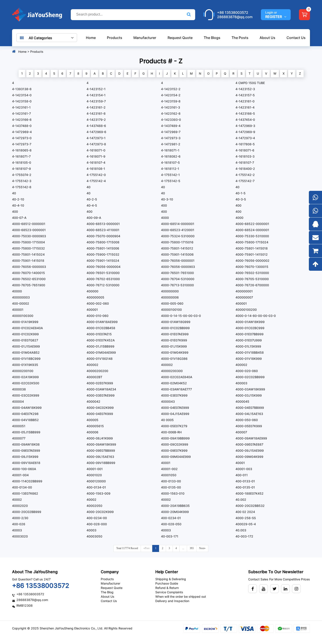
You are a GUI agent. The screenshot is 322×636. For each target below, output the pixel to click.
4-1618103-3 (245, 156)
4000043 (168, 401)
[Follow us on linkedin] (285, 588)
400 (164, 205)
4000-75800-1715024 (251, 242)
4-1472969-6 (96, 132)
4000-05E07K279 (174, 426)
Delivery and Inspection (172, 601)
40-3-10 (167, 199)
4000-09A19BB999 (175, 438)
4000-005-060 (172, 303)
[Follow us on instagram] (296, 588)
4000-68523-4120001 (177, 230)
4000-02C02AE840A (176, 377)
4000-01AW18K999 (250, 322)
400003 (241, 383)
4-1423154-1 (96, 95)
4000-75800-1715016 (177, 242)
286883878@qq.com (235, 17)
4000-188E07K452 (249, 493)
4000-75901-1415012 (251, 254)
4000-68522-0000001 (252, 224)
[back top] (315, 264)
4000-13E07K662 (25, 493)
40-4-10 (18, 205)
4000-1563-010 (172, 493)
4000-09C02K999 (174, 444)
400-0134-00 (22, 487)
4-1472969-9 (245, 132)
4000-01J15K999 (174, 346)
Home (91, 37)
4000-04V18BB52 (25, 420)
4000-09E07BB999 (101, 450)
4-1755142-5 (170, 181)
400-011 (241, 475)
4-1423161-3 (170, 107)
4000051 (18, 426)
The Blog (107, 592)
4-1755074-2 (21, 175)
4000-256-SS (245, 518)
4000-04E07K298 (25, 414)
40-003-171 (169, 536)
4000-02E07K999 (100, 383)
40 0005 (167, 420)
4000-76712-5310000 (103, 285)
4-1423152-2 (170, 89)
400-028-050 (171, 524)
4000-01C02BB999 (175, 328)
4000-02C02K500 (25, 383)
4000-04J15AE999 (175, 414)
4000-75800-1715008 (103, 242)
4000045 (242, 401)
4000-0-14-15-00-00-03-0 (181, 316)
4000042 (93, 401)
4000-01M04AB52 (26, 352)
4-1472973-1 (96, 138)
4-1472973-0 (22, 138)
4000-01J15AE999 (26, 346)
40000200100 (22, 371)
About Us (267, 37)
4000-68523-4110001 (103, 230)
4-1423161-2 (96, 107)
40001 (165, 463)
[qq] (315, 224)
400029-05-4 (245, 524)
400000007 (244, 297)
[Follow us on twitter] (274, 588)
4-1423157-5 (245, 95)
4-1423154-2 (170, 95)
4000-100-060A (24, 469)
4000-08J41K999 (100, 438)
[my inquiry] (315, 250)
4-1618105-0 (21, 162)
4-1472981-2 (170, 144)
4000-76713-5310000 (177, 285)
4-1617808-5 (245, 144)
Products (114, 37)
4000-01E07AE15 (99, 334)
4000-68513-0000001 (103, 224)
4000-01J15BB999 (100, 346)
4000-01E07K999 (174, 340)
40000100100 (171, 309)
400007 (241, 432)
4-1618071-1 (170, 150)
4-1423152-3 (245, 89)
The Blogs (212, 37)
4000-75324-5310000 (178, 236)
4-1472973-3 (170, 138)
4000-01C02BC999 (249, 328)
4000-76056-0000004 (103, 267)
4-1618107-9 (21, 168)
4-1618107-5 (170, 162)
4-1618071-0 (96, 150)
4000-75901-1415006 (177, 254)
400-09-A (94, 218)
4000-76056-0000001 (178, 260)
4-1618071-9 (96, 156)
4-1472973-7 (21, 144)
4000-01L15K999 (248, 346)
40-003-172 (244, 536)
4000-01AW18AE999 (102, 322)
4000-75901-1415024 (103, 260)
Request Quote (180, 37)
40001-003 (243, 469)
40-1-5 (240, 193)
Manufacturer (144, 37)
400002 (92, 365)
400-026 (18, 524)
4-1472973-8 (96, 144)
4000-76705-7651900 (28, 285)
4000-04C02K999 (100, 407)
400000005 (95, 297)
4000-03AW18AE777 (176, 389)
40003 (17, 530)
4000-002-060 (98, 303)
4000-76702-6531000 (103, 279)
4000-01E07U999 (248, 340)
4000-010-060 (97, 316)
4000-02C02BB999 (250, 377)
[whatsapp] (315, 197)
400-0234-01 (171, 518)
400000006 (170, 297)
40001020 (94, 475)
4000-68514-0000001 (177, 224)
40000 (17, 291)
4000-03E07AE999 (101, 395)
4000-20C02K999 (100, 512)
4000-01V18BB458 (249, 352)
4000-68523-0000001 (29, 230)
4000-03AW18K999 (250, 389)
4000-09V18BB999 (101, 463)
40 (88, 187)
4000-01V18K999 (248, 358)
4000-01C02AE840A (27, 328)
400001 (241, 303)
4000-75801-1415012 (177, 248)
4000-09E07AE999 (26, 450)
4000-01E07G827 (25, 340)
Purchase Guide (166, 583)
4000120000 (96, 481)
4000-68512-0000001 (28, 224)
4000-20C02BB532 (250, 506)
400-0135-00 (171, 487)
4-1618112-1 (170, 168)
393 (192, 548)
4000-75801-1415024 (28, 254)
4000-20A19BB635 (175, 506)
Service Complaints (169, 592)
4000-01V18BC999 (26, 358)
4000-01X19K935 (25, 365)
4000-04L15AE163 (249, 414)
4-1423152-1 (96, 89)
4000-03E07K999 (174, 395)
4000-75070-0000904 (103, 236)
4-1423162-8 (170, 113)
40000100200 (246, 309)
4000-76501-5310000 (103, 273)
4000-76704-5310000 (177, 279)
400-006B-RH (171, 432)
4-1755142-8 (21, 187)
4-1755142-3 (21, 181)
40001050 (168, 475)
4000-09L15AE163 (100, 457)
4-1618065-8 (22, 150)
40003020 (20, 536)
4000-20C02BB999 (26, 512)
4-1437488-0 (22, 126)
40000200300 (172, 371)
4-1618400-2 (245, 168)
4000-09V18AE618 (26, 463)
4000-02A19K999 (25, 377)
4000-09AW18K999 (101, 444)
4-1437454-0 (245, 119)
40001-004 (20, 475)
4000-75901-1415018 (28, 260)
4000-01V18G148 (100, 358)
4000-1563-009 (98, 493)
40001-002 (169, 469)
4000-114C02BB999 (27, 481)
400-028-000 (97, 524)
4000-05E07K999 (248, 426)
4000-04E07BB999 (249, 407)
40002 (17, 499)
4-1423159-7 (96, 101)
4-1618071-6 (244, 150)
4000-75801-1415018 (251, 248)
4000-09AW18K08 (26, 444)
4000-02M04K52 (174, 383)
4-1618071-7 (21, 156)
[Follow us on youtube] (263, 588)
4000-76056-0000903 (178, 267)
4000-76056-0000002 (252, 260)
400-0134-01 (96, 487)
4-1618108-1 (96, 168)
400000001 (244, 291)
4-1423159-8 (170, 101)
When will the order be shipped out (180, 596)
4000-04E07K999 (100, 414)
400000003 (21, 297)
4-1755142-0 (96, 175)
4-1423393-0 (171, 119)
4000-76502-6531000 (29, 279)
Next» (202, 548)
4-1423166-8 (22, 119)
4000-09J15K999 (25, 457)
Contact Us (296, 37)
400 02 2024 (245, 512)
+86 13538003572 (232, 12)
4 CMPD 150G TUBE (250, 83)
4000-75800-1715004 (28, 242)
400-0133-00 (171, 481)
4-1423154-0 (22, 95)
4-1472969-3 (245, 126)
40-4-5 (92, 205)
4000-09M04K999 (249, 457)
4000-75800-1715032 (28, 248)
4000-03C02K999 (25, 395)
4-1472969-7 (170, 132)
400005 (92, 420)
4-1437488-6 (96, 126)
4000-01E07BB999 (249, 334)
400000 (92, 291)
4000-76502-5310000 (252, 273)
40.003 (240, 530)
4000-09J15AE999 (249, 450)
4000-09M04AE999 (176, 457)
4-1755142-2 (245, 175)
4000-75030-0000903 (29, 236)
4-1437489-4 (170, 126)
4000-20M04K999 (175, 512)
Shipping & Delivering (170, 579)
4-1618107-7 (244, 162)
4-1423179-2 (96, 119)
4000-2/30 (20, 518)
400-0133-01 (245, 481)
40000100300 (22, 316)
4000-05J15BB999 (26, 432)
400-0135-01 (245, 487)
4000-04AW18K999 (27, 407)
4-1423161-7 (21, 113)
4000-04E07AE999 (175, 407)
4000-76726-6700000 (252, 285)
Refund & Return (167, 588)
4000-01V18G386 (174, 358)
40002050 (94, 506)
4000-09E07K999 (174, 450)
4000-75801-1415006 (103, 248)
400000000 (170, 291)
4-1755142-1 (170, 175)
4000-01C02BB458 (101, 328)
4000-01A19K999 (25, 322)
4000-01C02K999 (25, 334)
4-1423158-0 (22, 101)
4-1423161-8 (96, 113)
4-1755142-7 (245, 181)
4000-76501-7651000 (177, 273)
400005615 (95, 426)
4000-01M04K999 (174, 352)
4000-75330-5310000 (252, 236)
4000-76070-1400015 (28, 273)
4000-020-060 (246, 371)
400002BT (94, 377)
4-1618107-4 (96, 162)
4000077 (18, 438)
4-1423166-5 (245, 113)
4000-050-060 (246, 420)
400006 (92, 432)
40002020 (20, 506)
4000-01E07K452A (101, 340)
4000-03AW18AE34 (101, 389)
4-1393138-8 (22, 89)
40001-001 (95, 469)
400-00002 (20, 303)
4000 (165, 218)
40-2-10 (18, 199)
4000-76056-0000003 (29, 267)
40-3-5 (240, 199)
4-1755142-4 (96, 181)
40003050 (94, 536)
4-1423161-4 (245, 107)
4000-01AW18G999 (175, 322)
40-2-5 (92, 199)
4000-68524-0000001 (252, 230)
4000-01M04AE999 (101, 352)
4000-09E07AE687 (249, 444)
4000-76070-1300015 (251, 267)
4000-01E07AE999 (175, 334)
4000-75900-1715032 (103, 254)
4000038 (19, 389)
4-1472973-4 (245, 138)
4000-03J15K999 (248, 395)
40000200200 (97, 371)
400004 (18, 401)
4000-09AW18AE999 (251, 438)
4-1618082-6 (170, 156)
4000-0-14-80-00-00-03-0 (255, 316)
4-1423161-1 (21, 107)
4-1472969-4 (22, 132)
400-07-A (19, 218)
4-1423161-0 (245, 101)
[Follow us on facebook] (252, 588)
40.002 (240, 499)
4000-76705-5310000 (252, 279)
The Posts (240, 37)
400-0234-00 (97, 518)
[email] (315, 237)
